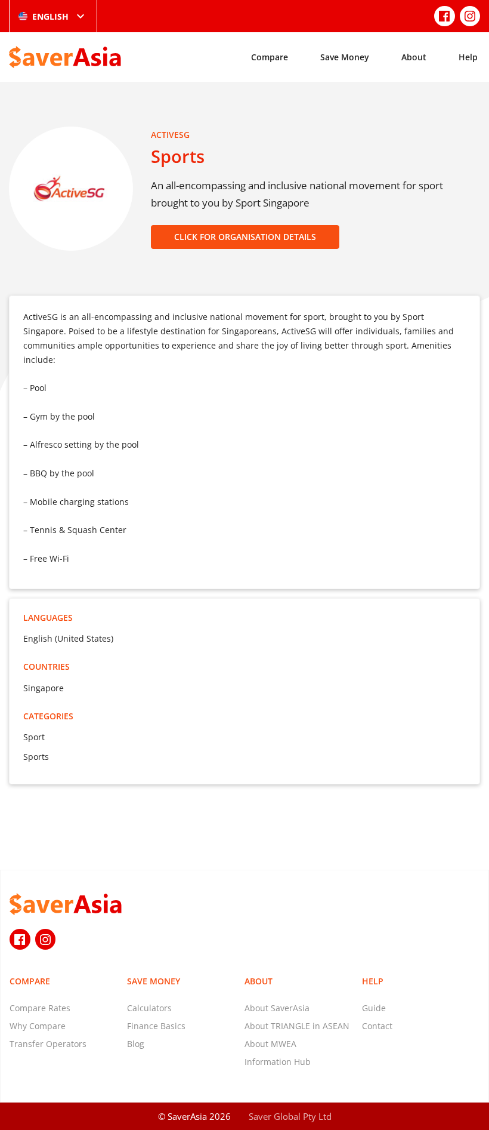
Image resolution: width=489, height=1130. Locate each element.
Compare (269, 57)
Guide (374, 1008)
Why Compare (38, 1026)
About (413, 57)
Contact (377, 1026)
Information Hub (277, 1061)
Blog (135, 1043)
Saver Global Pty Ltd (290, 1116)
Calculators (149, 1008)
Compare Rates (40, 1008)
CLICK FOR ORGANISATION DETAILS (245, 236)
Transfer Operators (48, 1043)
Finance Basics (156, 1026)
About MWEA (270, 1043)
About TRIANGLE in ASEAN (296, 1026)
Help (468, 57)
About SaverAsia (277, 1008)
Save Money (344, 57)
